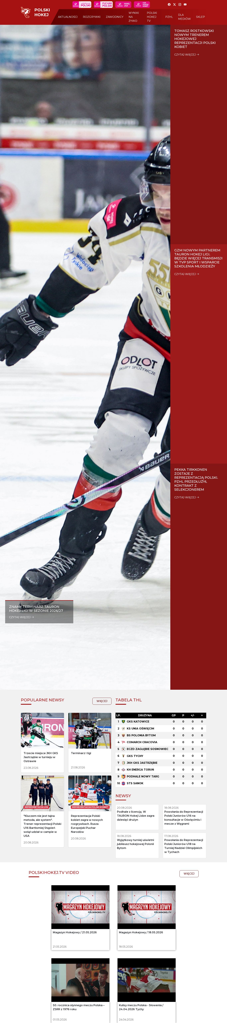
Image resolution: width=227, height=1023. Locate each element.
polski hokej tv (152, 16)
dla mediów (184, 16)
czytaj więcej (20, 617)
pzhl (169, 16)
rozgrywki (92, 16)
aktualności (68, 16)
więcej (102, 701)
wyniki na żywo (134, 16)
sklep (200, 16)
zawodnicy (114, 16)
